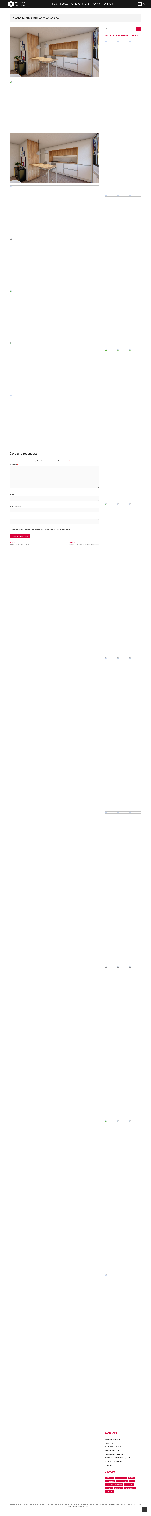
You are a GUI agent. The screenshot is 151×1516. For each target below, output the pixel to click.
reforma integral (129, 1488)
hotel (132, 1481)
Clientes (86, 4)
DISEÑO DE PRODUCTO (112, 1450)
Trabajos (63, 4)
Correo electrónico (16, 506)
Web (11, 518)
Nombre (13, 494)
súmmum (109, 1491)
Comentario (14, 465)
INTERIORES (129, 1484)
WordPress (127, 1504)
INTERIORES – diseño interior (113, 1462)
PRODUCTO (118, 1488)
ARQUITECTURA (110, 1443)
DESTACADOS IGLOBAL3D (113, 1447)
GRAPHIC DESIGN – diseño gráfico (115, 1454)
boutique (131, 1477)
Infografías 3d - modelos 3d (114, 1484)
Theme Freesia (119, 1504)
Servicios (75, 4)
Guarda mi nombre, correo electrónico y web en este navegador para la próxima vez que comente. (41, 529)
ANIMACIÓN (110, 1477)
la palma (109, 1488)
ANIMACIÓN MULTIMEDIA (112, 1439)
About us (97, 4)
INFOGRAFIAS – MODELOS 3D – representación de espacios (123, 1458)
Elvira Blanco (110, 1481)
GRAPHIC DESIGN (122, 1481)
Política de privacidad (82, 1506)
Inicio (54, 4)
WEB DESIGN (108, 1465)
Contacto (108, 4)
